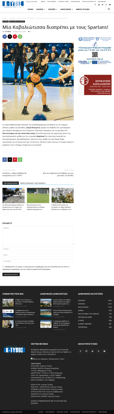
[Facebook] (95, 4)
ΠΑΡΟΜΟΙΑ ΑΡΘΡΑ (10, 183)
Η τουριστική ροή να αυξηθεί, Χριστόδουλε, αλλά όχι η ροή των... (24, 323)
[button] (109, 9)
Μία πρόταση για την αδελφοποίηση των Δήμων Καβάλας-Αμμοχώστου (36, 207)
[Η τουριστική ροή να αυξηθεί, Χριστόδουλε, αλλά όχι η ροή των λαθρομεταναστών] (8, 324)
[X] (106, 4)
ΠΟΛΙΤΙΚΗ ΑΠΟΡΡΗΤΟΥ (89, 1)
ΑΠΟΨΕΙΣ (51, 9)
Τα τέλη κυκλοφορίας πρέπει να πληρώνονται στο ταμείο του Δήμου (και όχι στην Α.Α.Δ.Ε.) (13, 207)
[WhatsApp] (20, 36)
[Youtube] (110, 4)
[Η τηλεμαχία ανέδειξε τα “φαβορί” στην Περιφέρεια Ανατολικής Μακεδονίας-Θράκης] (45, 324)
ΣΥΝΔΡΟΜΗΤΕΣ (75, 1)
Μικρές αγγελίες (83, 9)
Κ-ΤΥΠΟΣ (8, 31)
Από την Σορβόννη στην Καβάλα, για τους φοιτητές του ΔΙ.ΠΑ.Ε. (58, 174)
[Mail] (102, 4)
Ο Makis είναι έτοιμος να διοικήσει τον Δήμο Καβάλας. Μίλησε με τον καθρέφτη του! (61, 207)
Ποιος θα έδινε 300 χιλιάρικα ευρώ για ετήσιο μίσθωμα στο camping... (62, 312)
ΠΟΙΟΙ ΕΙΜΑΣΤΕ (51, 1)
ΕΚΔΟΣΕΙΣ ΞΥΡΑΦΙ (63, 1)
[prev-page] (3, 213)
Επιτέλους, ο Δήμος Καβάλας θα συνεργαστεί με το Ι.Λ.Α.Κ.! (14, 174)
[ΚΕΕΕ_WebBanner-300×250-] (95, 64)
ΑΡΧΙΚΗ (43, 1)
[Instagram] (99, 4)
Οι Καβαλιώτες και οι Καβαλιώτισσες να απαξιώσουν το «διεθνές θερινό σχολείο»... (25, 312)
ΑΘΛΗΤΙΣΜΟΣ (65, 9)
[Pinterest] (15, 36)
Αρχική (4, 18)
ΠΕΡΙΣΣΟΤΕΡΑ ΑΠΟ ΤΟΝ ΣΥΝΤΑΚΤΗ (32, 183)
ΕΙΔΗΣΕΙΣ (39, 9)
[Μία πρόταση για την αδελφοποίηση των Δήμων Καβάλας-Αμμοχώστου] (38, 195)
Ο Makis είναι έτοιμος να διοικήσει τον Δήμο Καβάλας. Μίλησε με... (24, 302)
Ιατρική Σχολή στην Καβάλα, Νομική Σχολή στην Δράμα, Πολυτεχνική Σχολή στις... (62, 302)
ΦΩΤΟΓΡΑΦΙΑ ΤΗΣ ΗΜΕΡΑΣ (26, 18)
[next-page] (7, 213)
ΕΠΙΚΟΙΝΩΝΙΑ (102, 1)
